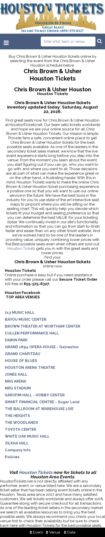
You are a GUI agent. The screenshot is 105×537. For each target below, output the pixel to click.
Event (37, 532)
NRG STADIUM (18, 388)
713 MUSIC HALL (19, 312)
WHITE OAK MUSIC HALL (27, 436)
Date (70, 532)
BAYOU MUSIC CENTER (25, 319)
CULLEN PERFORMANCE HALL (32, 333)
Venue (54, 532)
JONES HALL (16, 374)
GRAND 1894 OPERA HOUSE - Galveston (42, 347)
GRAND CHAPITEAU (22, 354)
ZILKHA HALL (17, 443)
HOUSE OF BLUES (21, 360)
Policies (12, 457)
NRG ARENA (15, 381)
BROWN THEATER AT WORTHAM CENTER (42, 326)
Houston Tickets (21, 248)
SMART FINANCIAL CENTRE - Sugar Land (42, 402)
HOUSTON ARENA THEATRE (30, 367)
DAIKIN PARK (16, 340)
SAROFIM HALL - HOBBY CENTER (35, 395)
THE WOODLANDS (21, 422)
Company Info (18, 450)
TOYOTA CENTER (20, 429)
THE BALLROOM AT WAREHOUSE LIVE (39, 409)
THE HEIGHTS (17, 415)
